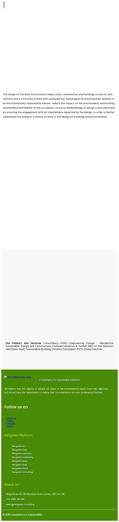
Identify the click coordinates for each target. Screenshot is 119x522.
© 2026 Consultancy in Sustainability (22, 514)
